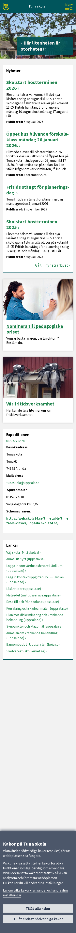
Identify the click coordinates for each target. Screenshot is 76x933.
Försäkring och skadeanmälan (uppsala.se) (37, 608)
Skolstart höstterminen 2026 (31, 85)
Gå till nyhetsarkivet (51, 265)
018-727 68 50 (15, 441)
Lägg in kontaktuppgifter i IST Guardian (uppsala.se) (35, 579)
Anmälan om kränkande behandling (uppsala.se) (32, 635)
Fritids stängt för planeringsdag (37, 190)
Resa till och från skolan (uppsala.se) (32, 601)
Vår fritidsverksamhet (30, 404)
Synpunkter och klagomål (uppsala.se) (34, 626)
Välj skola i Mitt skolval (22, 552)
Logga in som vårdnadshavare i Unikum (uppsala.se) (34, 568)
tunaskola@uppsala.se (22, 483)
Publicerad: (14, 122)
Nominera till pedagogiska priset (34, 329)
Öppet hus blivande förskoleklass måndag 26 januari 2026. (37, 139)
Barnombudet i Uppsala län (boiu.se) (33, 644)
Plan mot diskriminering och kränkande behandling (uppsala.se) (34, 617)
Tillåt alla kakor (38, 908)
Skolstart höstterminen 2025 (31, 224)
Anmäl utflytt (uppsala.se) (25, 559)
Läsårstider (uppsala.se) (23, 588)
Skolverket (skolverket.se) (25, 651)
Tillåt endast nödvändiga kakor (38, 919)
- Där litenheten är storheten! (40, 46)
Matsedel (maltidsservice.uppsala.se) (33, 595)
